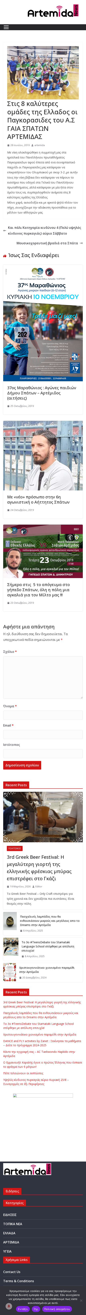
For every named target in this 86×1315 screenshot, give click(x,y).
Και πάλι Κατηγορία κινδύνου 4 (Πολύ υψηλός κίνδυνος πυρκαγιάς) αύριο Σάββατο (44, 230)
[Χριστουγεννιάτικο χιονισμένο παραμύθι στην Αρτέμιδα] (9, 972)
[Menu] (6, 27)
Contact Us (11, 1272)
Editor (38, 886)
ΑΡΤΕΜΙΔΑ (11, 1242)
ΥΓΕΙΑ (7, 1251)
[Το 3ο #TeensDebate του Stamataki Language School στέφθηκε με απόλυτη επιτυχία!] (10, 949)
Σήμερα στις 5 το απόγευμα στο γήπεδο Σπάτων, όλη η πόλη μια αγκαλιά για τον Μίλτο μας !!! (38, 590)
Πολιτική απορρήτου (57, 1309)
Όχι (36, 1309)
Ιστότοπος (11, 744)
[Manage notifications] (9, 1306)
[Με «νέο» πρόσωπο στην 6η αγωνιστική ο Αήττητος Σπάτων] (43, 423)
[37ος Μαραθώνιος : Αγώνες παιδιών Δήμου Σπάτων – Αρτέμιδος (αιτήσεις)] (43, 267)
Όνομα (10, 706)
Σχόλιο (10, 651)
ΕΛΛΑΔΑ (9, 1233)
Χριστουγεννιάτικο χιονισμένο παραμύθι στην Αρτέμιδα (47, 970)
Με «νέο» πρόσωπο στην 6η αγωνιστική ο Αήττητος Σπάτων (38, 499)
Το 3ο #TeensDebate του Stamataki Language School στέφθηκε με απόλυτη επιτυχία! (48, 946)
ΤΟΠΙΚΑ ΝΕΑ (12, 1224)
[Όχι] (81, 1300)
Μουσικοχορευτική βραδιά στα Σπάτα (47, 243)
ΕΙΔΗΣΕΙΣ (10, 1215)
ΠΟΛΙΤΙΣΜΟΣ (14, 848)
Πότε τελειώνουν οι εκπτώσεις (23, 1073)
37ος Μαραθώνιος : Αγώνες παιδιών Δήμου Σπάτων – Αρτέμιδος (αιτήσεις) (41, 393)
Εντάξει (23, 1309)
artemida (39, 145)
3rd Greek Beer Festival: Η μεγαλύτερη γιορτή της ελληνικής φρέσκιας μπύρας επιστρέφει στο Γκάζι (39, 868)
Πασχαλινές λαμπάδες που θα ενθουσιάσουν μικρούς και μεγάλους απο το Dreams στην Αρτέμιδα (50, 921)
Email (8, 725)
